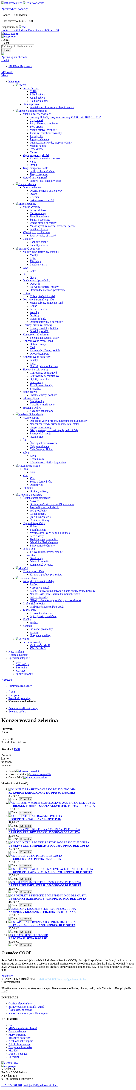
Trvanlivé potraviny (19, 698)
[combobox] (17, 46)
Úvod (11, 691)
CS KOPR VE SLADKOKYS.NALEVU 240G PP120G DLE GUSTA (50, 872)
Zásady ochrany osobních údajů (26, 1006)
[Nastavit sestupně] (28, 771)
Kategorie (13, 695)
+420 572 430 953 (48, 979)
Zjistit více (7, 975)
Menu (4, 75)
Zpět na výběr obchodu (14, 57)
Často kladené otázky (20, 1009)
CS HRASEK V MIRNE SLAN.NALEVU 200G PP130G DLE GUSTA (51, 805)
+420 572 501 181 (11, 1085)
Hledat (5, 60)
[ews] (22, 26)
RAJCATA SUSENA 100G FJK (27, 938)
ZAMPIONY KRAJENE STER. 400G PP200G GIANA (42, 911)
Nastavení (7, 679)
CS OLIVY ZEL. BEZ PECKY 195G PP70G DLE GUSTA (44, 832)
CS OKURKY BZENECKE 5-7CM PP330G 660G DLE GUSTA (47, 898)
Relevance (7, 765)
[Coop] (2, 53)
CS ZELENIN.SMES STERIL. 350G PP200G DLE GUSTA (44, 885)
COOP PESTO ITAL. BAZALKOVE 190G (34, 819)
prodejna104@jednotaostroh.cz (40, 1085)
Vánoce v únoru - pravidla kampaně (28, 1013)
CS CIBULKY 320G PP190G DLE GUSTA (34, 858)
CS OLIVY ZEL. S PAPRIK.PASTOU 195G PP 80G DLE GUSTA (48, 845)
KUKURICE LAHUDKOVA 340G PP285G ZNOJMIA (41, 792)
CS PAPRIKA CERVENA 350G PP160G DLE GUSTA (41, 925)
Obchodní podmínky (20, 1003)
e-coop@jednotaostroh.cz (73, 979)
